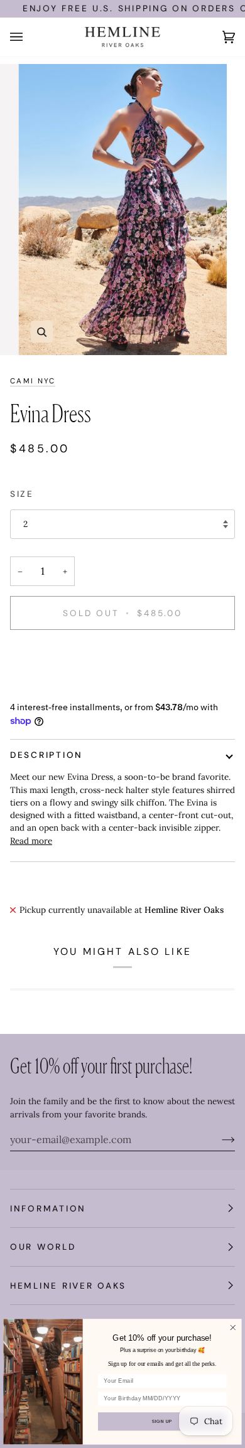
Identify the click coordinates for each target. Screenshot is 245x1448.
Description (46, 754)
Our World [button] (43, 1246)
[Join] (218, 1139)
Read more (31, 840)
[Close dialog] (233, 1328)
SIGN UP (162, 1421)
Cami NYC (32, 381)
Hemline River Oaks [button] (68, 1285)
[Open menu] (29, 37)
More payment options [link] (54, 688)
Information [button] (48, 1208)
